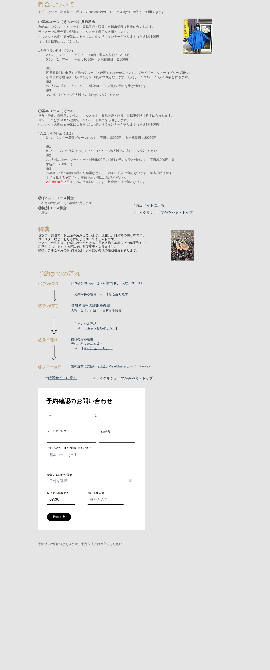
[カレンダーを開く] (130, 480)
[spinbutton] (61, 499)
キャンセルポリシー (101, 328)
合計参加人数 (96, 493)
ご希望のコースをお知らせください (69, 448)
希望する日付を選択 (59, 474)
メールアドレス (56, 431)
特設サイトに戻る (150, 205)
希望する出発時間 (58, 493)
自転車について (59, 41)
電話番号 (104, 431)
